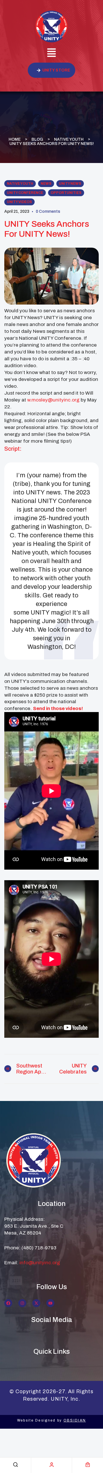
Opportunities (66, 193)
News (46, 184)
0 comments (48, 211)
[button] (51, 53)
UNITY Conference (25, 193)
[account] (51, 1464)
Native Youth (69, 139)
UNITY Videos (19, 202)
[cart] (87, 1464)
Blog (37, 139)
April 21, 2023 (16, 211)
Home (15, 139)
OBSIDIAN (75, 1420)
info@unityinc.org (39, 1262)
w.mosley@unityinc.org (53, 400)
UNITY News (70, 184)
